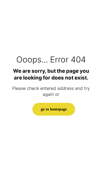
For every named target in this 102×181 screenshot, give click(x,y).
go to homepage (54, 109)
